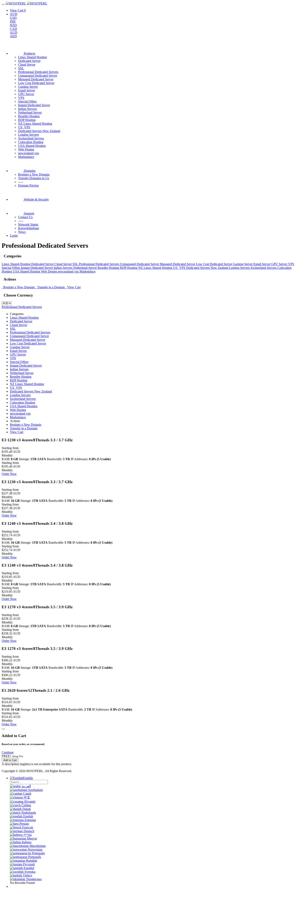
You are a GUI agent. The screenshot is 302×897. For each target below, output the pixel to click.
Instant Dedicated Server (34, 105)
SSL (21, 68)
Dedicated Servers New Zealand (39, 131)
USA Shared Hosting (32, 145)
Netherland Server (30, 112)
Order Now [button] (9, 474)
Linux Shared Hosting (32, 57)
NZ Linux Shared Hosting (35, 123)
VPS (21, 97)
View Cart (73, 287)
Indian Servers (27, 109)
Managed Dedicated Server (35, 79)
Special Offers (27, 101)
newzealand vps (28, 153)
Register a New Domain (19, 287)
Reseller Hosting (29, 116)
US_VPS (24, 127)
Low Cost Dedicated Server (36, 83)
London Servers (28, 134)
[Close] (3, 729)
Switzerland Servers (31, 138)
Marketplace (26, 157)
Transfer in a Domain (51, 287)
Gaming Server (28, 86)
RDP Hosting (27, 120)
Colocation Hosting (30, 142)
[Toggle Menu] (3, 4)
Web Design (26, 149)
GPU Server (26, 94)
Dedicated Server (29, 61)
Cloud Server (26, 64)
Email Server (26, 90)
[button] (8, 752)
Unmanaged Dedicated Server (37, 75)
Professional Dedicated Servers (38, 72)
